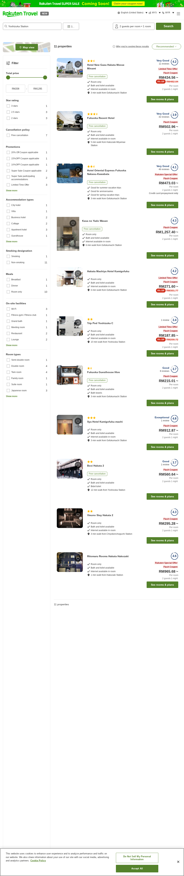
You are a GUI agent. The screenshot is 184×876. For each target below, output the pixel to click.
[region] (92, 862)
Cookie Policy (38, 860)
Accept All (137, 868)
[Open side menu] (178, 13)
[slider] (8, 77)
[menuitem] (133, 13)
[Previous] (59, 67)
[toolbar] (87, 26)
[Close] (178, 862)
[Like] (78, 64)
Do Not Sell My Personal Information (137, 858)
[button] (20, 13)
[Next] (80, 67)
